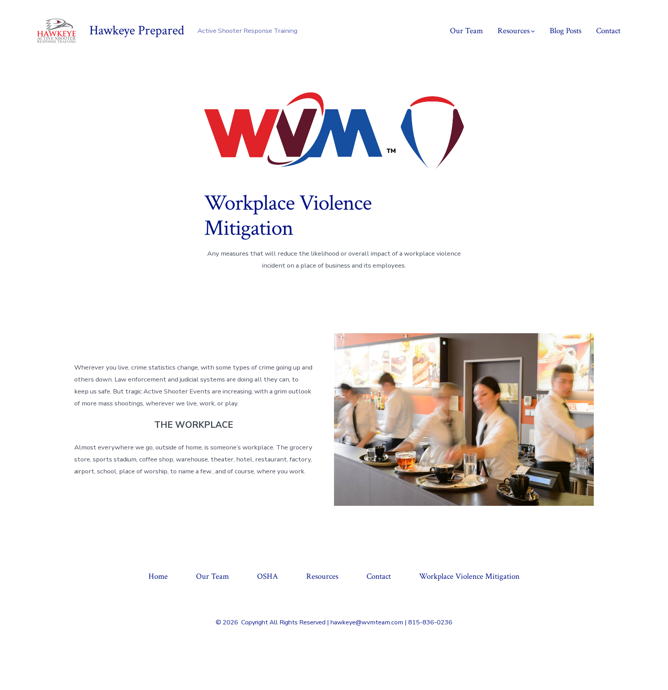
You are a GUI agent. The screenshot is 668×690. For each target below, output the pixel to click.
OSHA (267, 576)
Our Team (466, 30)
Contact (608, 30)
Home (158, 576)
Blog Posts (565, 30)
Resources (514, 30)
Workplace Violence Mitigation (469, 576)
